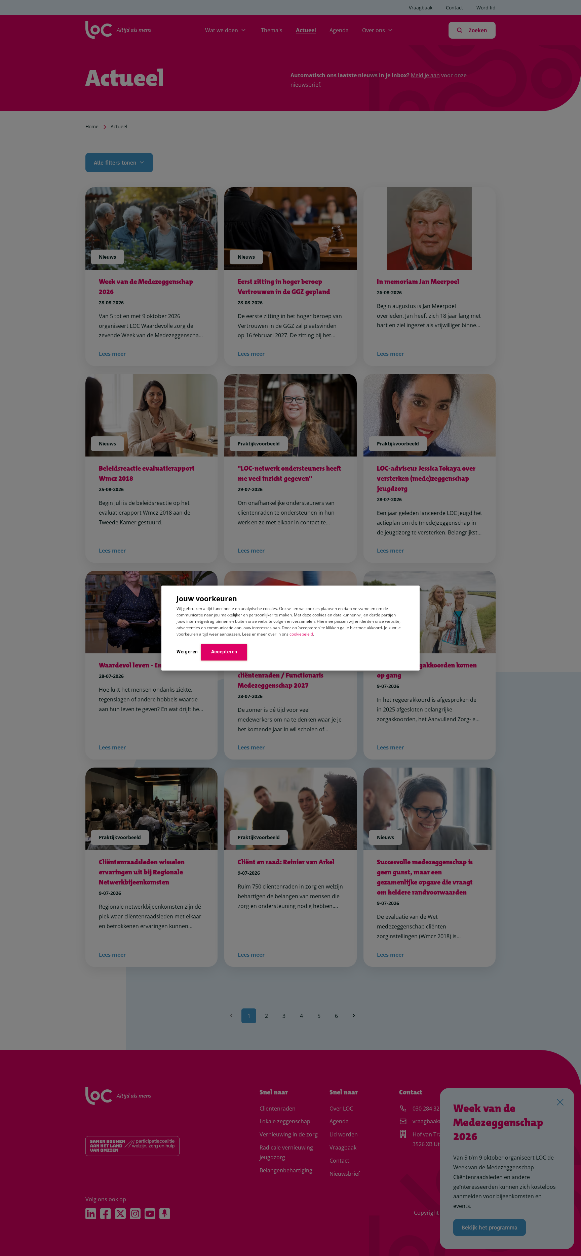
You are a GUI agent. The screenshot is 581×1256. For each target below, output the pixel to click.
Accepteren (224, 651)
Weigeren (187, 651)
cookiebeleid (301, 634)
